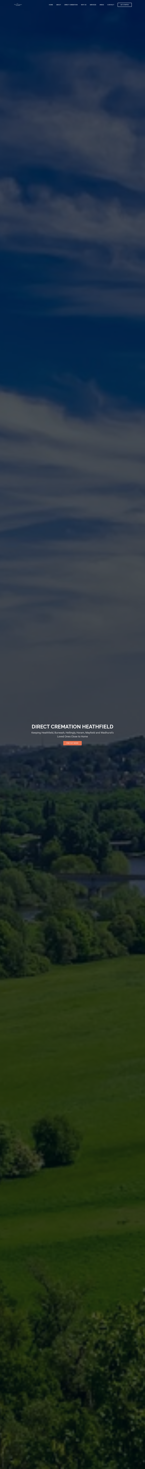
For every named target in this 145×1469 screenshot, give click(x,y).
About (58, 5)
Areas (102, 5)
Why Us (83, 5)
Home (51, 5)
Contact (110, 5)
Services (93, 5)
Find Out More (72, 743)
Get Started (124, 5)
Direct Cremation (71, 5)
